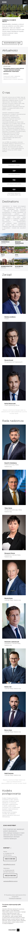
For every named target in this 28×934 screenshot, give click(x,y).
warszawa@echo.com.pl (10, 881)
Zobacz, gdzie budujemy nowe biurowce (13, 42)
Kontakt (6, 848)
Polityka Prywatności (15, 898)
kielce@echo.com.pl (9, 864)
